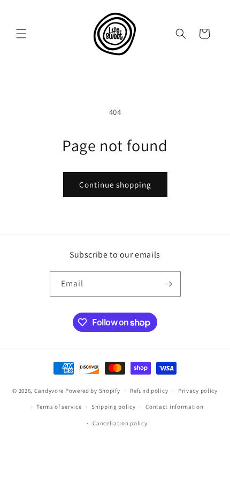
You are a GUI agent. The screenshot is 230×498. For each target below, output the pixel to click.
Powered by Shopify (92, 390)
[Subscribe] (168, 284)
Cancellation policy (120, 423)
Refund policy (149, 390)
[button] (21, 33)
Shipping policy (113, 406)
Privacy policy (198, 390)
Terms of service (58, 406)
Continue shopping (115, 185)
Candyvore (49, 390)
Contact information (174, 406)
